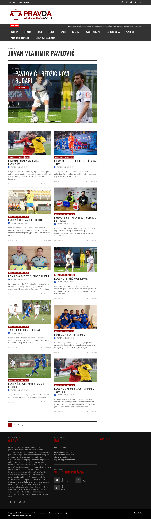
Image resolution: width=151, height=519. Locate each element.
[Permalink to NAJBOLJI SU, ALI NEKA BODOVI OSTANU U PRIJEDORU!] (75, 199)
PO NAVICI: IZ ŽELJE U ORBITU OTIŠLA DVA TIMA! (75, 162)
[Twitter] (131, 2)
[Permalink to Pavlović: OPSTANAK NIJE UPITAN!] (29, 201)
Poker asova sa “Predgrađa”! (70, 335)
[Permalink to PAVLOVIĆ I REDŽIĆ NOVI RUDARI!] (75, 259)
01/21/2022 (24, 223)
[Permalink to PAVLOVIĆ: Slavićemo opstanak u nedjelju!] (29, 365)
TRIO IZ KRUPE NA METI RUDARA (24, 330)
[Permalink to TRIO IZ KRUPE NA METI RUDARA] (29, 312)
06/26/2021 (71, 282)
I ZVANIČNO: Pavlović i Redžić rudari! (28, 276)
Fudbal (21, 157)
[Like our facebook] (78, 480)
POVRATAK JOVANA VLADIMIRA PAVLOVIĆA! (23, 162)
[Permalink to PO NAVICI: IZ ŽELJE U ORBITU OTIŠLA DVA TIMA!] (75, 142)
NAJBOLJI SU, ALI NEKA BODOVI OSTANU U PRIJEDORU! (75, 219)
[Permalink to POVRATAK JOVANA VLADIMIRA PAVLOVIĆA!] (29, 142)
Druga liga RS (13, 157)
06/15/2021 (24, 333)
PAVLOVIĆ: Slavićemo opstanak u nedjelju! (26, 385)
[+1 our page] (57, 487)
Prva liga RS (64, 157)
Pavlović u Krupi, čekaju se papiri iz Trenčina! (74, 390)
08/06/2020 (71, 395)
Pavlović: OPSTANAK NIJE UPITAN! (25, 220)
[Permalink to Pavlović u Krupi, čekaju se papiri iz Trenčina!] (75, 370)
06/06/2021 (71, 338)
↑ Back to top (138, 513)
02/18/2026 (25, 167)
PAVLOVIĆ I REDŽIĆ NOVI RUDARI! (71, 278)
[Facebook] (122, 2)
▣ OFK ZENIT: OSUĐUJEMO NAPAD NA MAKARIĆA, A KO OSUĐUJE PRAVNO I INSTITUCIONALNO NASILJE (92, 26)
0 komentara (92, 181)
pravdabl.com (15, 167)
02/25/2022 (70, 224)
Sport (27, 157)
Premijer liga (64, 214)
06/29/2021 (25, 279)
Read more (12, 184)
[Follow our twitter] (57, 480)
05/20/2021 (24, 390)
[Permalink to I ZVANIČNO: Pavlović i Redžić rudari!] (29, 258)
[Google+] (126, 2)
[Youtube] (135, 2)
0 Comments (46, 184)
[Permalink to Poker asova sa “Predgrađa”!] (75, 316)
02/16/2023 (70, 167)
